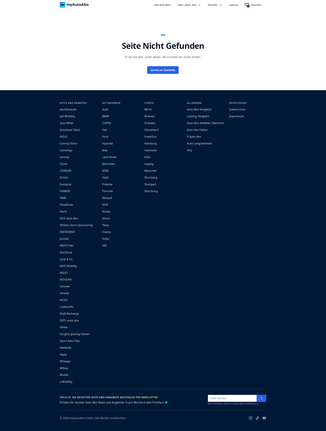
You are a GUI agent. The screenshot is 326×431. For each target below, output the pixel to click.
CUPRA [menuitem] (106, 123)
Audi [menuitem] (105, 109)
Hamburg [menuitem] (150, 143)
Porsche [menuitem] (107, 191)
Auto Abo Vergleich (199, 109)
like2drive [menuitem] (66, 252)
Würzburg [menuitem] (151, 191)
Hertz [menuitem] (63, 211)
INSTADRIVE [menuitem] (67, 232)
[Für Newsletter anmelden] (261, 398)
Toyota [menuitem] (106, 232)
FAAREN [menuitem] (65, 191)
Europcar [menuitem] (66, 184)
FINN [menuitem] (63, 198)
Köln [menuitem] (147, 157)
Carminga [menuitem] (66, 150)
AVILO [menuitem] (63, 137)
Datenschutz (237, 109)
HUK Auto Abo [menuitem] (69, 218)
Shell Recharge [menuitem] (69, 313)
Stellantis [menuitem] (65, 347)
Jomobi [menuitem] (64, 239)
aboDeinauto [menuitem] (68, 109)
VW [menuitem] (104, 245)
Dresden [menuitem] (150, 123)
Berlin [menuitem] (148, 109)
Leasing (233, 4)
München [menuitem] (150, 171)
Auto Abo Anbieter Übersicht (205, 123)
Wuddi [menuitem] (64, 375)
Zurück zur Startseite (163, 70)
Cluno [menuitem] (63, 164)
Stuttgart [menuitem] (150, 184)
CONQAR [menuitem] (65, 171)
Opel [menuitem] (105, 177)
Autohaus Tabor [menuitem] (70, 130)
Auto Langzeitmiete (199, 143)
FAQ (189, 150)
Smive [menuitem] (63, 327)
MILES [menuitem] (64, 273)
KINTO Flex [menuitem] (67, 245)
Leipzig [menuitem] (148, 164)
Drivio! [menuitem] (64, 177)
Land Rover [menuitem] (109, 157)
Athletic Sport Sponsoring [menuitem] (76, 225)
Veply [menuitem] (63, 354)
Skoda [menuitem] (106, 211)
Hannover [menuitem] (150, 150)
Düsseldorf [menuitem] (151, 130)
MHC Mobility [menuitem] (68, 266)
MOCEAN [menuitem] (65, 279)
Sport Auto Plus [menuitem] (70, 341)
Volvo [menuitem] (105, 239)
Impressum (236, 116)
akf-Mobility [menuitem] (67, 116)
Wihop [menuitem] (64, 368)
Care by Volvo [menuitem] (68, 143)
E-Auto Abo (194, 137)
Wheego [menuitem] (65, 361)
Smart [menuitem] (106, 218)
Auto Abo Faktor (197, 130)
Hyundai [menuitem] (107, 143)
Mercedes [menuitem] (108, 164)
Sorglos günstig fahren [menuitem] (74, 334)
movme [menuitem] (64, 286)
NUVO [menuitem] (64, 300)
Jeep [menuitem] (105, 150)
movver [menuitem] (64, 293)
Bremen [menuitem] (149, 116)
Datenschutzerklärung (247, 404)
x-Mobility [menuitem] (66, 382)
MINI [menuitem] (105, 171)
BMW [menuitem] (105, 116)
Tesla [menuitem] (105, 225)
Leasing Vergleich (198, 116)
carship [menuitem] (64, 157)
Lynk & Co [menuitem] (66, 259)
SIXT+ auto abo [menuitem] (69, 320)
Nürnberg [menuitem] (150, 177)
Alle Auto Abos (163, 4)
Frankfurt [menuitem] (150, 137)
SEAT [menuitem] (105, 205)
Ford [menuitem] (105, 137)
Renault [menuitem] (107, 198)
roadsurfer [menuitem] (67, 307)
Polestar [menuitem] (107, 184)
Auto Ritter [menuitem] (67, 123)
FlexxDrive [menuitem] (66, 205)
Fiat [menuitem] (104, 130)
